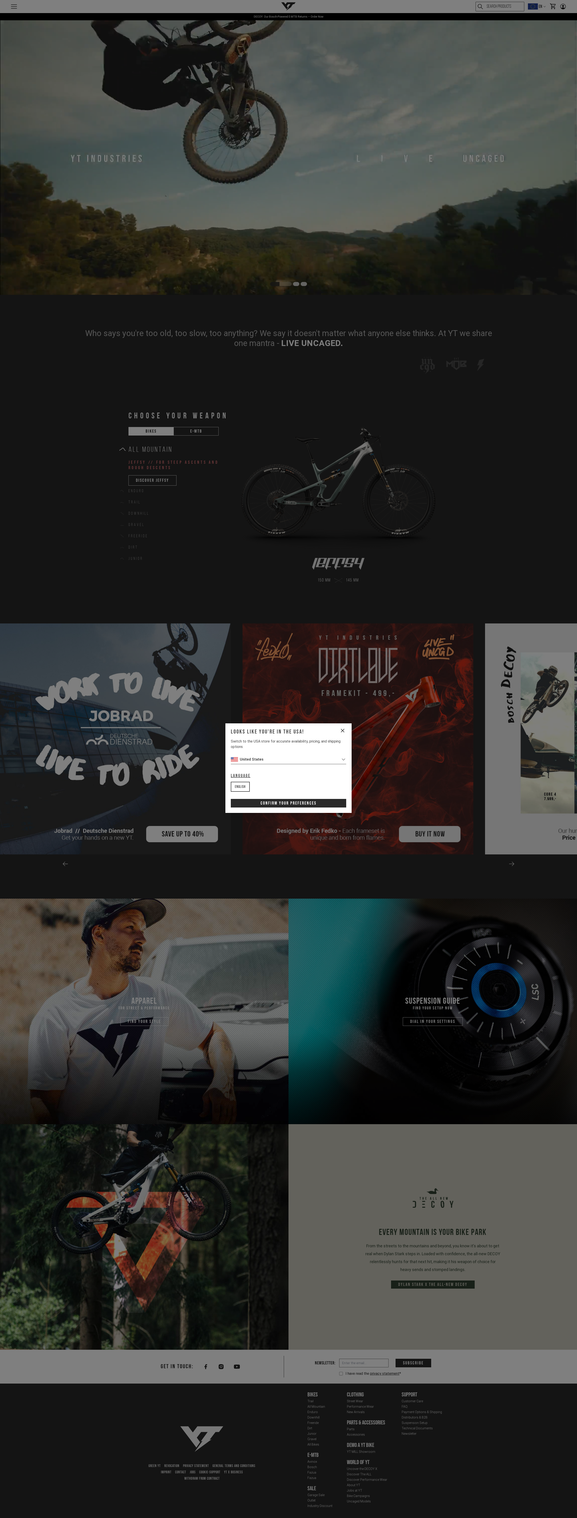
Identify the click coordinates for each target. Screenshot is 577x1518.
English (240, 787)
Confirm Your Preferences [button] (288, 803)
